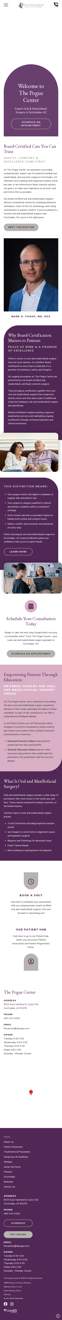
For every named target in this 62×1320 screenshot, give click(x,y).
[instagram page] (11, 1304)
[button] (6, 4)
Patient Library (27, 716)
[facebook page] (5, 1304)
